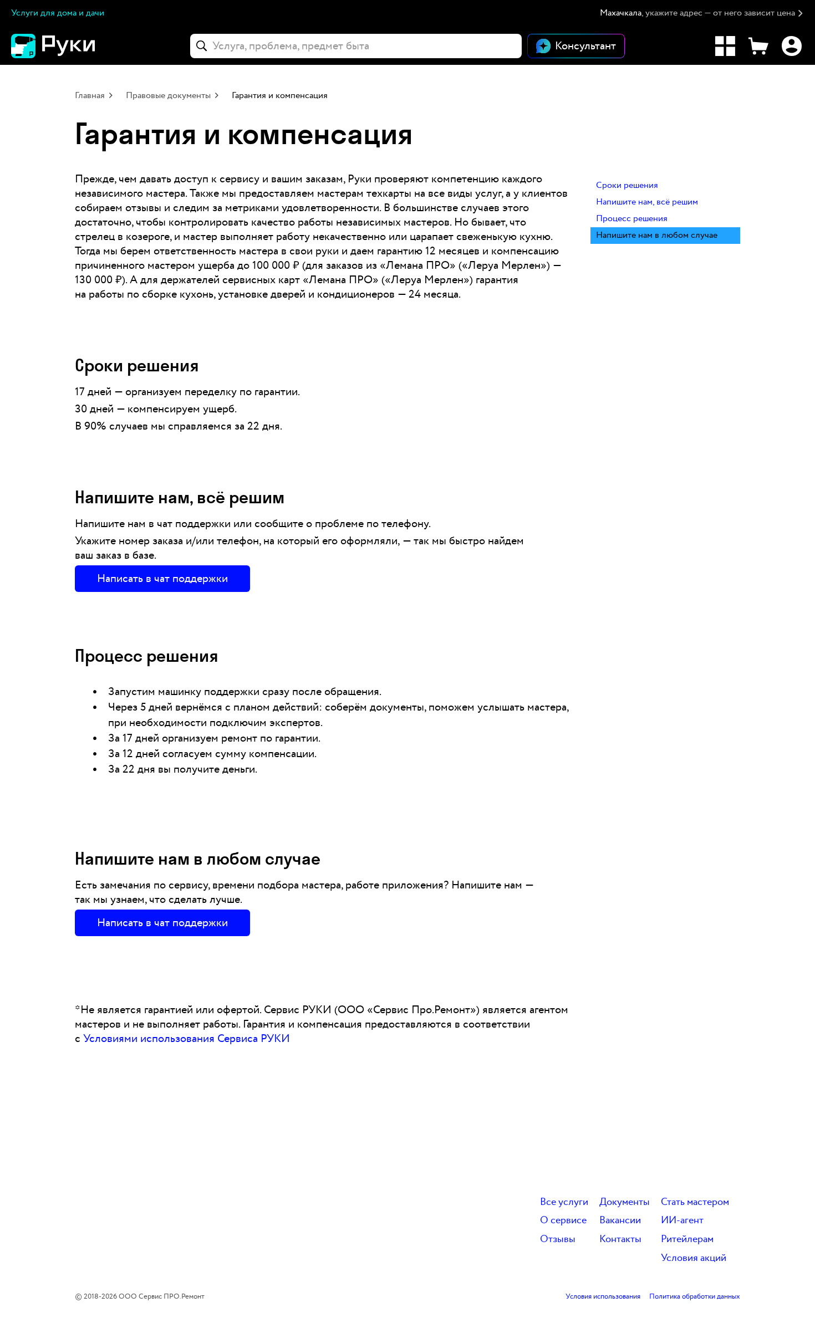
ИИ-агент (682, 1220)
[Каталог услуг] (725, 46)
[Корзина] (758, 46)
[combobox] (356, 46)
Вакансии (620, 1220)
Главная (90, 95)
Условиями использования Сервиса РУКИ (186, 1038)
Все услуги (564, 1202)
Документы (624, 1202)
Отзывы (557, 1239)
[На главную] (72, 46)
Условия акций (693, 1258)
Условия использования (603, 1297)
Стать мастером (695, 1202)
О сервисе (563, 1220)
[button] (702, 13)
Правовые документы (168, 95)
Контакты (620, 1239)
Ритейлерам (687, 1239)
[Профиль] (792, 46)
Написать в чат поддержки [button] (162, 578)
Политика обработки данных (694, 1297)
